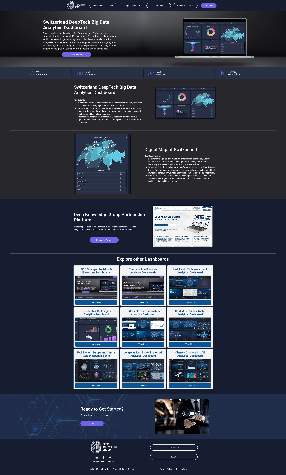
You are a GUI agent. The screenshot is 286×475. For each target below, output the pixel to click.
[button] (209, 5)
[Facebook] (103, 457)
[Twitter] (110, 457)
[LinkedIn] (96, 457)
